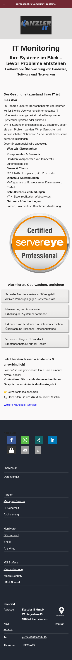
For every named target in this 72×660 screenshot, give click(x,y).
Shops (7, 541)
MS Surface (11, 562)
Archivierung (11, 514)
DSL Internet (11, 535)
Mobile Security (13, 575)
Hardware (10, 528)
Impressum (11, 468)
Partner (8, 494)
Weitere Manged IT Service (20, 404)
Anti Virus (9, 548)
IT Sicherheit (11, 507)
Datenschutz (11, 476)
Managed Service (14, 501)
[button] (11, 440)
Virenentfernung (13, 569)
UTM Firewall (12, 582)
